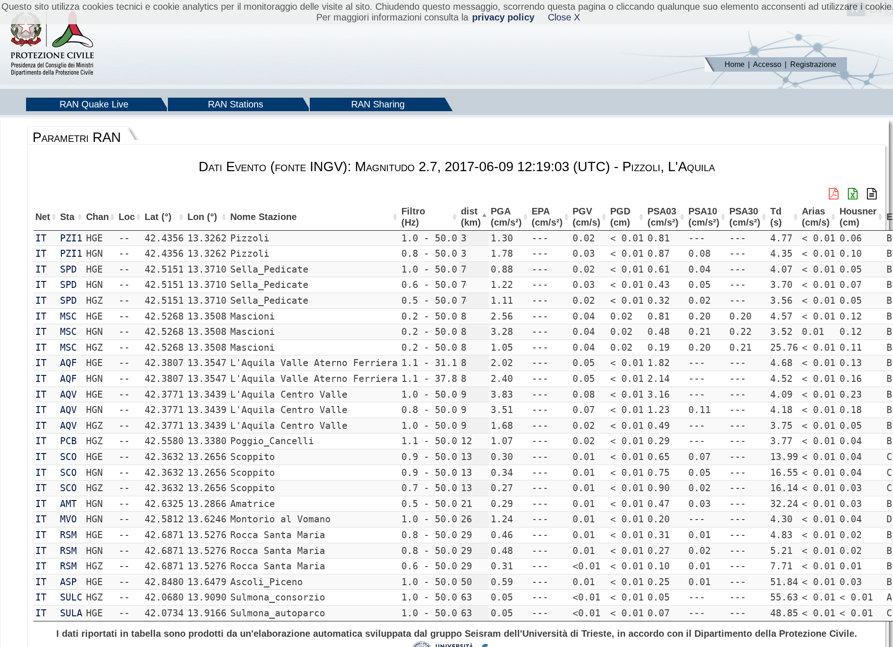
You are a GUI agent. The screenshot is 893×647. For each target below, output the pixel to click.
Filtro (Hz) (413, 217)
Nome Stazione (263, 217)
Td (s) (776, 217)
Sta (67, 217)
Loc (127, 217)
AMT (68, 503)
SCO (68, 456)
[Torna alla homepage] (52, 44)
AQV (68, 394)
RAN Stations (235, 104)
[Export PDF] (833, 194)
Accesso (767, 64)
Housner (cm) (858, 217)
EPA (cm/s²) (547, 217)
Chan (97, 217)
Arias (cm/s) (816, 217)
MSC (68, 316)
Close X (564, 17)
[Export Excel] (853, 194)
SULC (71, 597)
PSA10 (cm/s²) (704, 217)
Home (735, 64)
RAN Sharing (378, 104)
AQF (68, 362)
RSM (68, 534)
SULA (71, 613)
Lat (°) (158, 217)
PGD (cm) (620, 217)
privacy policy (503, 17)
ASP (68, 581)
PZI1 (71, 238)
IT (41, 238)
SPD (68, 269)
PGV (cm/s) (586, 217)
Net (42, 217)
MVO (68, 519)
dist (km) (471, 217)
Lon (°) (202, 217)
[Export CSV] (872, 194)
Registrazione (813, 64)
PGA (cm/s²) (506, 217)
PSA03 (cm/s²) (663, 217)
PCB (68, 441)
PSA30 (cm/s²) (744, 217)
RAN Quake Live (94, 104)
